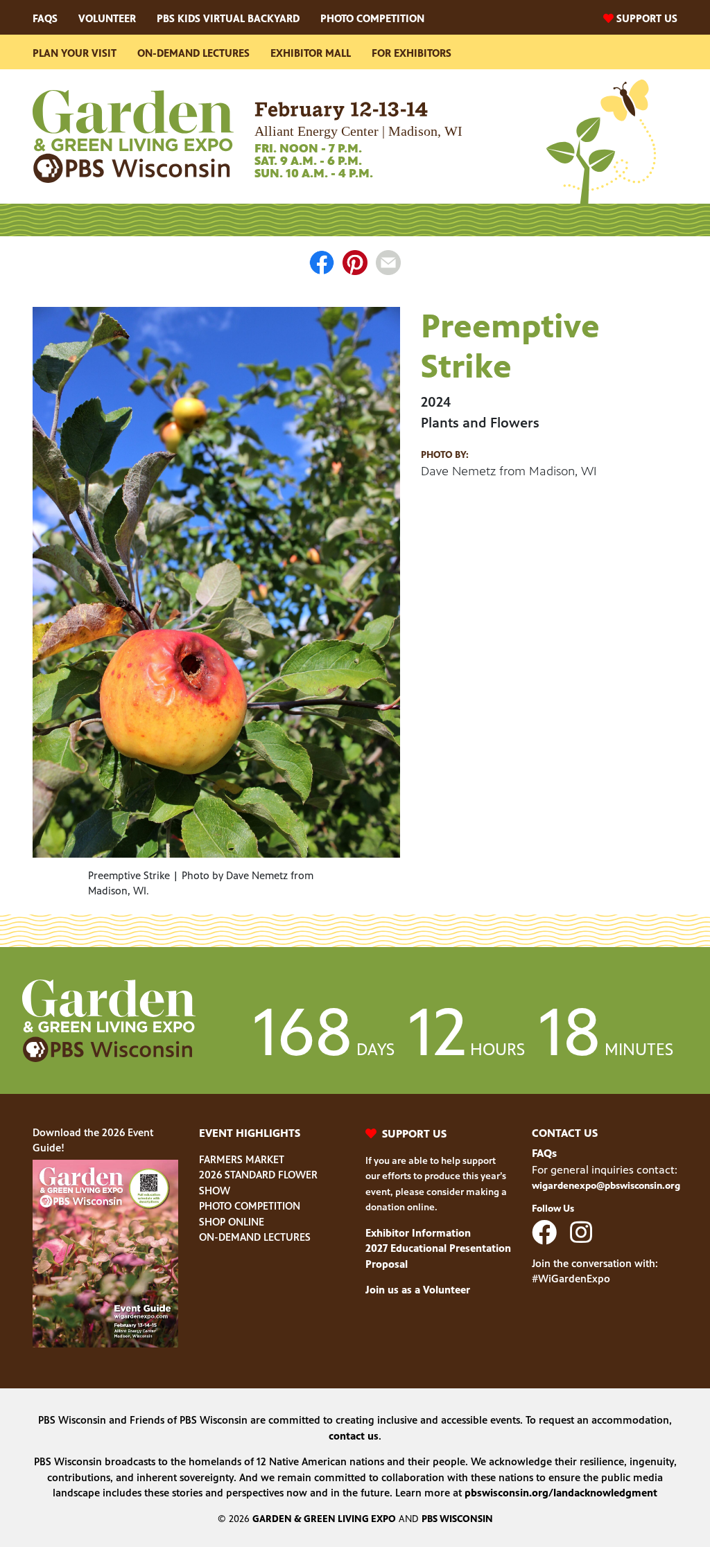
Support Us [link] (646, 18)
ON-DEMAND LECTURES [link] (255, 1237)
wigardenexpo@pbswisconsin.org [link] (606, 1186)
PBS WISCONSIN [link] (457, 1519)
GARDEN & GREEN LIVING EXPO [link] (324, 1519)
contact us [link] (354, 1435)
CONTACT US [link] (565, 1133)
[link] (133, 135)
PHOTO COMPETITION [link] (249, 1205)
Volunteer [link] (107, 18)
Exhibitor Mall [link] (310, 53)
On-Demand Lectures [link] (193, 53)
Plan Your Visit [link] (74, 53)
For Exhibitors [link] (411, 53)
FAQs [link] (45, 18)
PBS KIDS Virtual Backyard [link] (228, 18)
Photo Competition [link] (372, 18)
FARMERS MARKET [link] (241, 1159)
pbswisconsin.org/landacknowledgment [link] (561, 1492)
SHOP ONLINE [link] (231, 1221)
